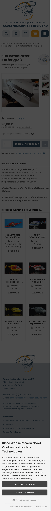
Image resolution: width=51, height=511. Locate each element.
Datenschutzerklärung (21, 506)
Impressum (41, 506)
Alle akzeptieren (25, 484)
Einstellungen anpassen (26, 500)
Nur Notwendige (25, 492)
